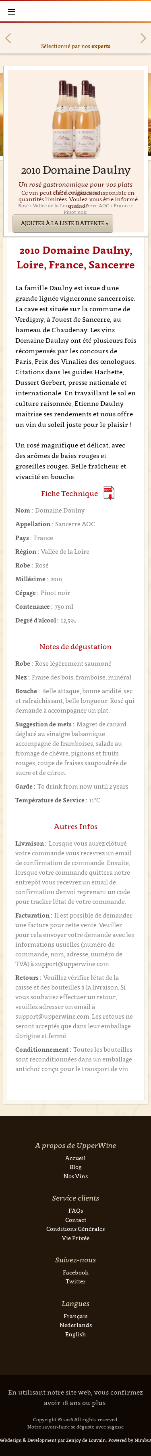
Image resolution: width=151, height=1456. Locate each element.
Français (75, 1316)
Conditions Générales (75, 1228)
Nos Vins (76, 1176)
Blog (76, 1166)
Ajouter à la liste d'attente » (64, 223)
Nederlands (76, 1324)
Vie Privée (75, 1237)
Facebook (76, 1272)
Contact (75, 1219)
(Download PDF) (108, 493)
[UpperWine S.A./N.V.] (75, 11)
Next (143, 38)
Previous (8, 38)
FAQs (75, 1210)
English (75, 1334)
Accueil (75, 1157)
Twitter (76, 1281)
